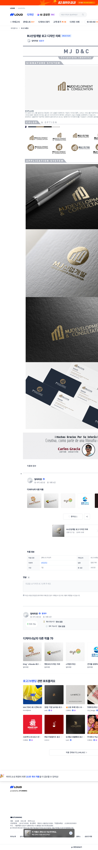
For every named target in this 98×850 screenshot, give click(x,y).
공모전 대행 (88, 836)
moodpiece (27, 710)
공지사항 (22, 836)
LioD (67, 740)
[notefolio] (21, 8)
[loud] (12, 8)
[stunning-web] (16, 817)
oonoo (46, 740)
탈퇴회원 (38, 479)
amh (45, 710)
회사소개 (13, 836)
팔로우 (41, 40)
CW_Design (91, 710)
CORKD (68, 710)
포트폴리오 (14, 28)
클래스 (78, 836)
